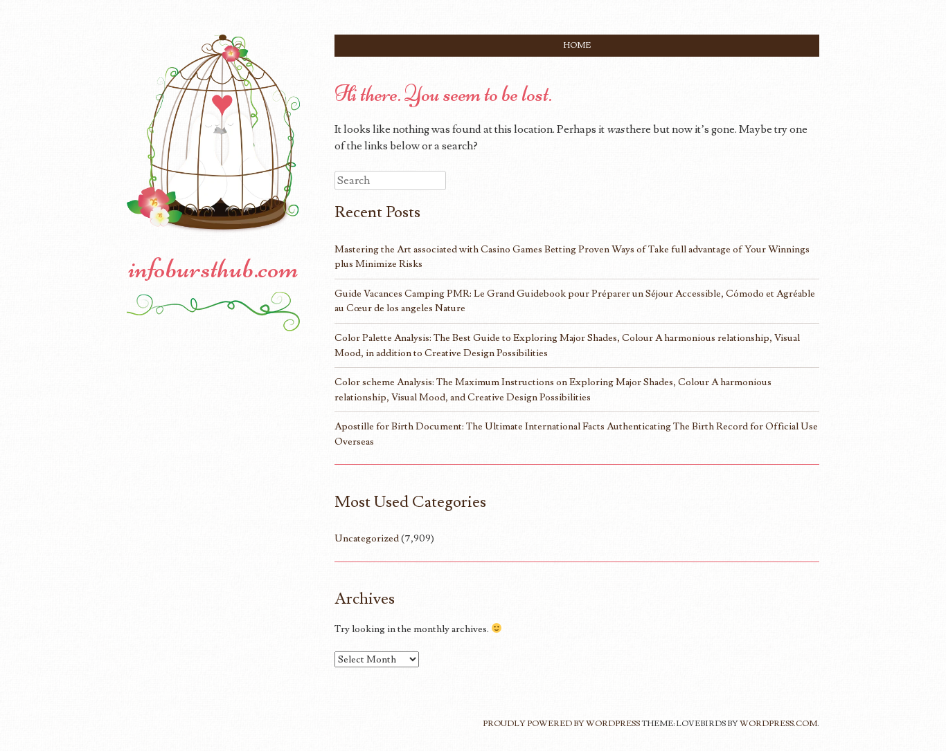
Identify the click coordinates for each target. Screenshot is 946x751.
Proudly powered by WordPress (561, 723)
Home (577, 45)
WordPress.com (778, 723)
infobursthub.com (213, 268)
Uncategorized (366, 538)
